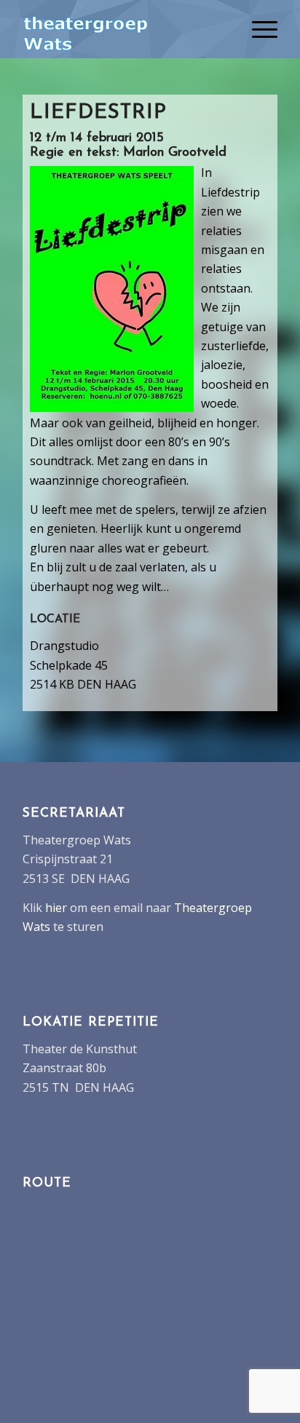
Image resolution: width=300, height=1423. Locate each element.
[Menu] (257, 29)
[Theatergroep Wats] (124, 29)
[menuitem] (257, 29)
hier (56, 908)
